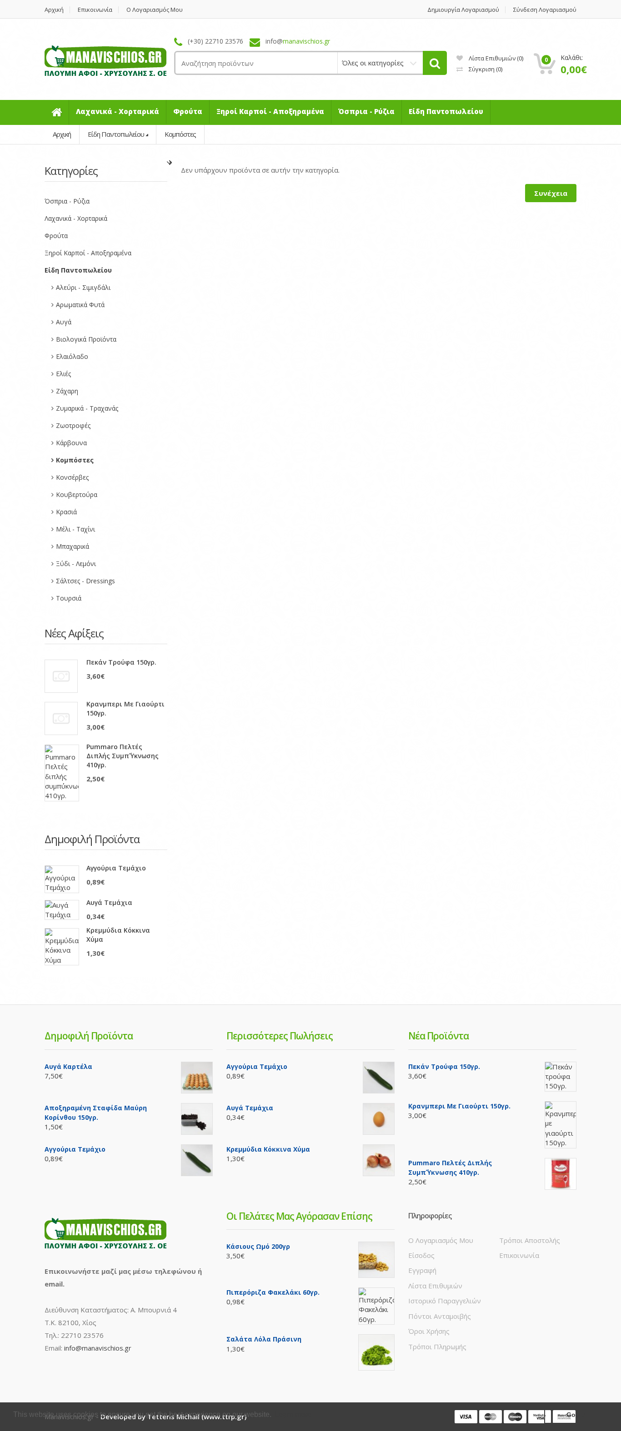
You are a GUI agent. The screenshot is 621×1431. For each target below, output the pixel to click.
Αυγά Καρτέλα (68, 1066)
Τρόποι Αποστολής (529, 1240)
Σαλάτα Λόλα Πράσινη (263, 1339)
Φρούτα (56, 235)
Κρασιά (66, 511)
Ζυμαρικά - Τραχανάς (87, 408)
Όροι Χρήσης (429, 1331)
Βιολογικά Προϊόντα (86, 339)
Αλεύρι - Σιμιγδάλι (83, 287)
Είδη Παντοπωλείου (116, 134)
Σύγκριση (484, 69)
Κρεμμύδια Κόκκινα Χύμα (118, 935)
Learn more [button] (293, 1414)
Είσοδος (421, 1255)
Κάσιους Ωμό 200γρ (258, 1246)
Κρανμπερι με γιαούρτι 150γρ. (125, 708)
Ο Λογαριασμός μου (154, 9)
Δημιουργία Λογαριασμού (463, 9)
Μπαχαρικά (72, 546)
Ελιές (63, 373)
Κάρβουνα (71, 442)
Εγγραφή (422, 1270)
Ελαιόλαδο (72, 356)
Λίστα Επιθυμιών (435, 1285)
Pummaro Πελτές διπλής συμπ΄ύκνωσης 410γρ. (122, 755)
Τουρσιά (68, 598)
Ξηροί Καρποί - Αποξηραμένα (88, 252)
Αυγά (63, 322)
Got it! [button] (576, 1414)
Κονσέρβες (72, 477)
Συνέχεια (550, 193)
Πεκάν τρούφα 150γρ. (121, 662)
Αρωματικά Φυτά (80, 304)
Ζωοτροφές (73, 425)
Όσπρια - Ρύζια (67, 201)
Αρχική (54, 9)
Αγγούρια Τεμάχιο (116, 868)
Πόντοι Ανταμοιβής (439, 1316)
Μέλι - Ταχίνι (75, 529)
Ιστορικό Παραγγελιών (444, 1300)
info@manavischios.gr (97, 1347)
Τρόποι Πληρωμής (437, 1346)
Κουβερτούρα (76, 494)
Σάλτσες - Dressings (85, 580)
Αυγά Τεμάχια (109, 902)
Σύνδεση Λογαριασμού (544, 9)
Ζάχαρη (67, 391)
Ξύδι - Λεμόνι (76, 563)
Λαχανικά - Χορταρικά (76, 218)
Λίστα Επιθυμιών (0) (495, 58)
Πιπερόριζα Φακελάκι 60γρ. (273, 1292)
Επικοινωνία (95, 9)
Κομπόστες (180, 134)
